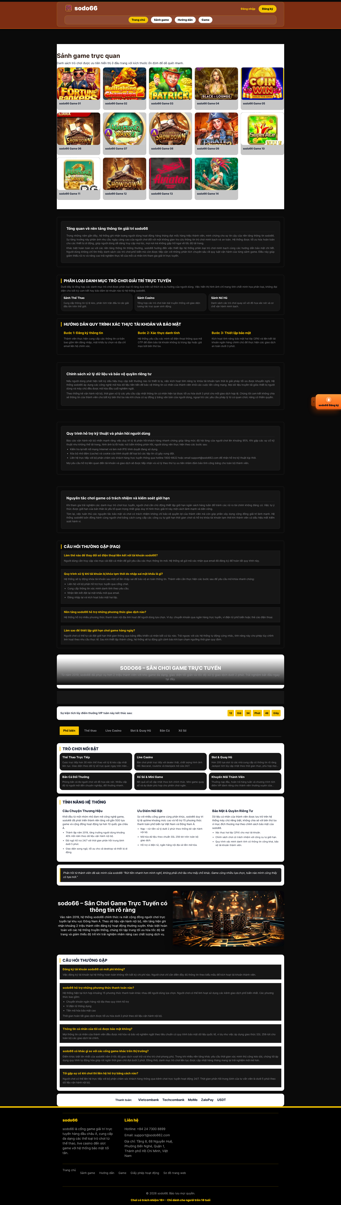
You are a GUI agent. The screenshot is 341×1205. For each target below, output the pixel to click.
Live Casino (113, 730)
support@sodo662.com (152, 1135)
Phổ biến (69, 730)
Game (73, 103)
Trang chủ (69, 1170)
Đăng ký (267, 8)
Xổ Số (182, 730)
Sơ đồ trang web (174, 1173)
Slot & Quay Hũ (140, 730)
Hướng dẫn (106, 1173)
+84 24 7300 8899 (151, 1129)
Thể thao (90, 730)
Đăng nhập (248, 8)
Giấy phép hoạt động (145, 1173)
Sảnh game (73, 55)
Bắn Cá (165, 730)
